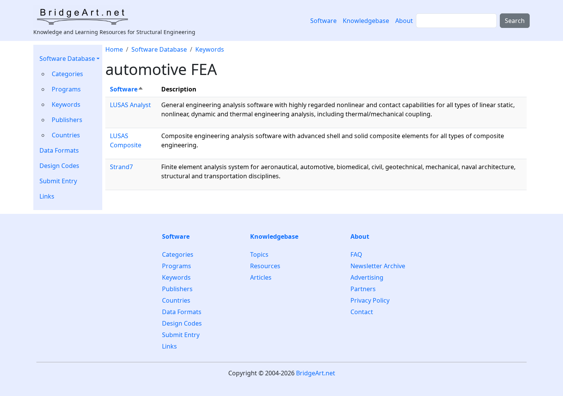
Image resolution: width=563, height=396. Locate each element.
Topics (259, 255)
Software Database (67, 58)
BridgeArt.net (315, 373)
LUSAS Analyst (130, 105)
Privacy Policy (370, 300)
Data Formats (59, 150)
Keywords (66, 104)
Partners (363, 289)
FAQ (356, 255)
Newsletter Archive (377, 266)
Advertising (366, 277)
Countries (66, 135)
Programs (66, 89)
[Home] (84, 16)
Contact (361, 312)
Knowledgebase (366, 20)
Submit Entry (58, 181)
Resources (265, 266)
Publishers (67, 120)
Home (114, 49)
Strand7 (121, 167)
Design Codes (59, 165)
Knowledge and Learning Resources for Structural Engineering (114, 32)
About (404, 20)
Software (323, 20)
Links (46, 196)
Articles (261, 277)
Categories (67, 74)
